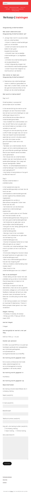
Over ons (22, 7)
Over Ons (5, 479)
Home (6, 7)
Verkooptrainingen (14, 7)
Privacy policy (15, 10)
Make (11, 491)
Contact (8, 9)
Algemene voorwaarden (17, 9)
